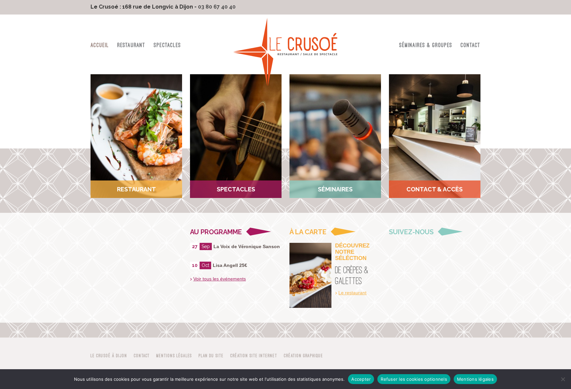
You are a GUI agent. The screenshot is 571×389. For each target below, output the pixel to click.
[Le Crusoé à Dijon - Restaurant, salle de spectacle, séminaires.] (285, 53)
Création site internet (253, 356)
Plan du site (211, 356)
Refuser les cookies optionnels (414, 379)
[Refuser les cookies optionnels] (562, 379)
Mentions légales (174, 356)
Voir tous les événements (219, 278)
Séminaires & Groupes (425, 45)
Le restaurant (352, 292)
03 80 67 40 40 (217, 7)
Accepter (361, 379)
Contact (470, 45)
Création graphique (303, 356)
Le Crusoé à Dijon (109, 356)
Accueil (100, 45)
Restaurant (131, 45)
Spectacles (167, 45)
